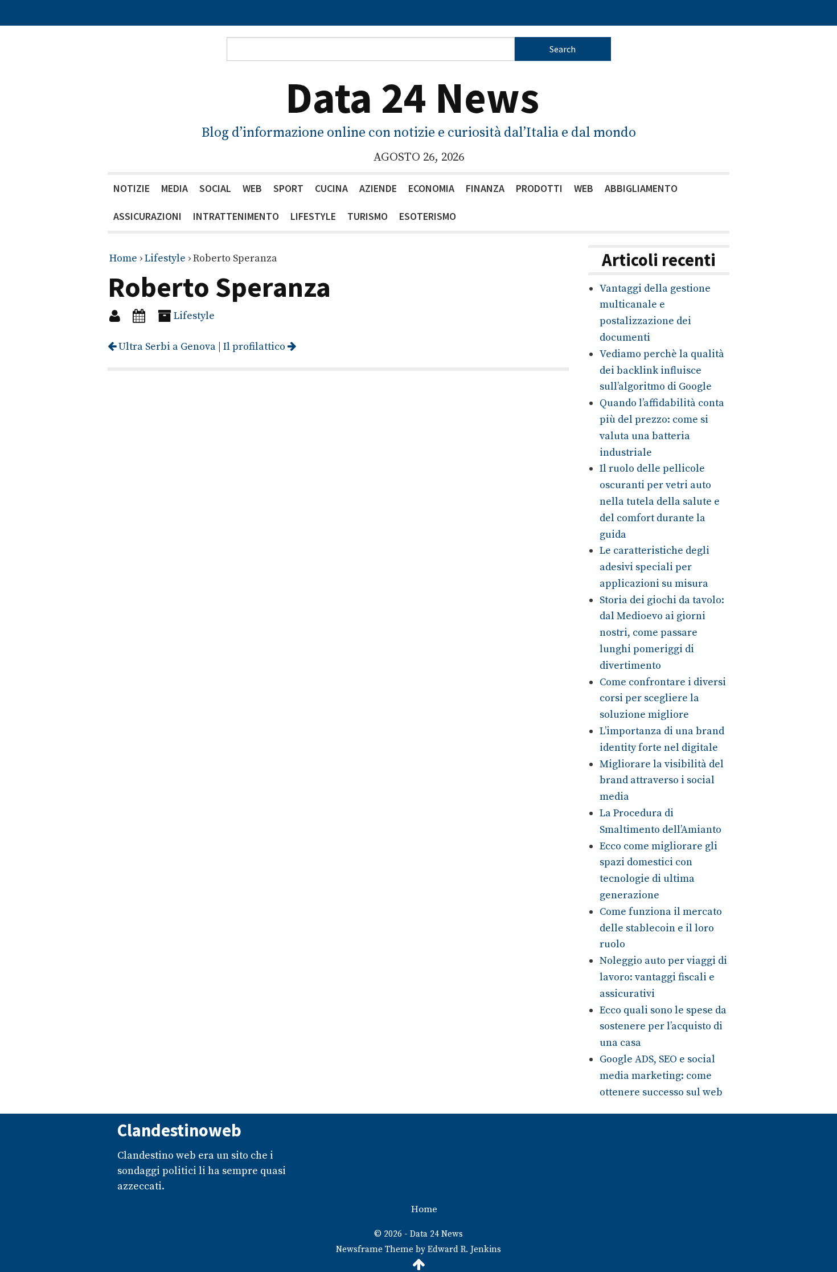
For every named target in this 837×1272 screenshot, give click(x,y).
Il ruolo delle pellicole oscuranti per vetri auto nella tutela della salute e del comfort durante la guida (660, 501)
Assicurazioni (147, 216)
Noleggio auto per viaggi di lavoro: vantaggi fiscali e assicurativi (663, 977)
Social (215, 188)
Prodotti (539, 188)
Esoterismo (427, 216)
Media (174, 188)
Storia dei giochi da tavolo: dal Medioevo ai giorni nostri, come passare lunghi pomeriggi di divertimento (662, 633)
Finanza (485, 188)
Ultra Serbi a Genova (166, 346)
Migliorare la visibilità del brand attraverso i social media (662, 781)
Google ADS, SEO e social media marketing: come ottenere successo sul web (661, 1076)
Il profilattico (255, 346)
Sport (288, 188)
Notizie (131, 188)
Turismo (367, 216)
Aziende (378, 188)
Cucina (331, 188)
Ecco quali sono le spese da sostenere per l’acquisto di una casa (663, 1027)
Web (252, 188)
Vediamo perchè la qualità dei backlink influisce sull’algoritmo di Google (662, 370)
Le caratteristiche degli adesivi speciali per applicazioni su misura (654, 567)
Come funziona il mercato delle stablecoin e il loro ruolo (661, 928)
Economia (431, 188)
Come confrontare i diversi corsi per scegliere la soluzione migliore (663, 699)
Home (123, 258)
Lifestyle (313, 216)
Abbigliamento (641, 188)
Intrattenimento (236, 216)
